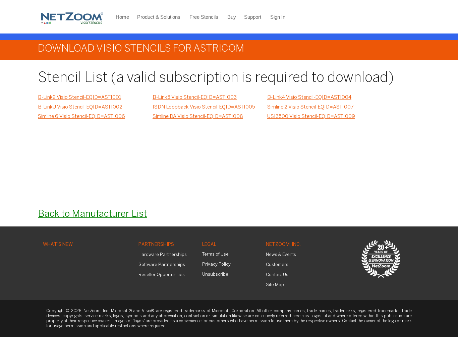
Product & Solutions (158, 17)
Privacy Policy (216, 264)
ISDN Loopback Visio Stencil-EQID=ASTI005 (204, 107)
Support (252, 17)
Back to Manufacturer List (92, 214)
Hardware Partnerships (162, 255)
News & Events (281, 255)
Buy (231, 17)
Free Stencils (203, 17)
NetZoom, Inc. (283, 245)
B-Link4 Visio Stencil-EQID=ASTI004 (309, 97)
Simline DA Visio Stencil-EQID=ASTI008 (198, 116)
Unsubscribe (215, 274)
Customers (277, 265)
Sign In (277, 17)
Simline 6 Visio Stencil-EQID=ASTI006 (81, 116)
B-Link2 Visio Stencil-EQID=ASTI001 (79, 97)
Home (122, 17)
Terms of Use (215, 254)
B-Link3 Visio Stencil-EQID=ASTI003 (195, 97)
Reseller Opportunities (161, 275)
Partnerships (156, 245)
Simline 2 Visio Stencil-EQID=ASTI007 (310, 107)
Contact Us (277, 275)
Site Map (275, 285)
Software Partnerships (161, 265)
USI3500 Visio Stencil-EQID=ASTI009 (311, 116)
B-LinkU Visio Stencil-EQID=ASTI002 (80, 107)
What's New (58, 245)
